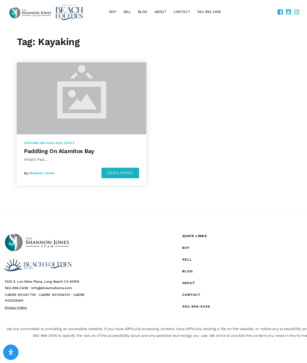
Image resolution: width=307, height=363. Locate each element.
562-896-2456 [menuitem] (209, 12)
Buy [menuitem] (113, 12)
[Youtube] (288, 12)
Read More (120, 173)
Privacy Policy (16, 307)
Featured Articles (39, 143)
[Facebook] (280, 12)
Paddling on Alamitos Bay (59, 151)
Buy (185, 248)
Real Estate (65, 143)
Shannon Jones (41, 173)
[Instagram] (296, 12)
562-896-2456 (196, 306)
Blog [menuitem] (142, 12)
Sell (187, 259)
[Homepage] (46, 12)
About (188, 283)
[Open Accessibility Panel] (10, 352)
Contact (191, 295)
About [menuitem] (160, 12)
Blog (187, 271)
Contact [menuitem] (182, 12)
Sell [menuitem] (127, 12)
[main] (153, 116)
